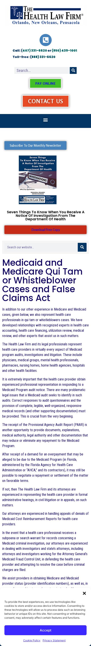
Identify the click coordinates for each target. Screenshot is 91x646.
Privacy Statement (54, 640)
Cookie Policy (31, 640)
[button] (84, 593)
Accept (45, 630)
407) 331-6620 (35, 50)
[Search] (73, 70)
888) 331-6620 (43, 57)
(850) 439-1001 (64, 50)
